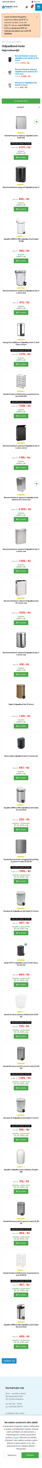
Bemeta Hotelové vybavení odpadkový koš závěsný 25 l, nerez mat (21, 498)
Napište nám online (16, 1413)
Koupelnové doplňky (13, 42)
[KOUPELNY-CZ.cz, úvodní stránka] (10, 7)
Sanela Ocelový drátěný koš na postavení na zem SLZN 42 (21, 1274)
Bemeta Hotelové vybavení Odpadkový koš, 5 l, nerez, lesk (21, 291)
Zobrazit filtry (22, 101)
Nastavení (12, 1455)
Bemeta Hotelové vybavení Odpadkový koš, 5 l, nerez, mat (21, 550)
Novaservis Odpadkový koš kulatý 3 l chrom (21, 1118)
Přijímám (30, 1455)
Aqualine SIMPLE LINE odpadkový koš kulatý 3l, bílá (21, 240)
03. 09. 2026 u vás (21, 928)
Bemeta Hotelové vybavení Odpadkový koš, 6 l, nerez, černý (21, 447)
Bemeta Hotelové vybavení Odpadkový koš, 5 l (21, 188)
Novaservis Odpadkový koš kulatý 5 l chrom (21, 911)
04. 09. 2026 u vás (21, 877)
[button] (26, 7)
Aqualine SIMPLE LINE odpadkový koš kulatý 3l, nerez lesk (21, 808)
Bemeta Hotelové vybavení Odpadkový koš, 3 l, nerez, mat (21, 653)
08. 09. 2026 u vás (21, 825)
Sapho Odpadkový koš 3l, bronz (21, 704)
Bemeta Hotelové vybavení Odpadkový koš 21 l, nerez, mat (21, 602)
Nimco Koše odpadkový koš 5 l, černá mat (21, 756)
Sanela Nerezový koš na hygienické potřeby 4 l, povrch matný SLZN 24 (21, 860)
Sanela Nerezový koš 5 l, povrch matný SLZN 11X (21, 1222)
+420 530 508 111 (15, 1406)
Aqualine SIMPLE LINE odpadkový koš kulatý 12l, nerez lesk (21, 1325)
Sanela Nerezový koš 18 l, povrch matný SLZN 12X (21, 1067)
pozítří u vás (21, 153)
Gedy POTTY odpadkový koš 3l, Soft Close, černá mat (21, 964)
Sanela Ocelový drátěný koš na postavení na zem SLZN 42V (21, 395)
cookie (16, 1437)
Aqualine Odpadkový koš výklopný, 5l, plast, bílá (21, 1170)
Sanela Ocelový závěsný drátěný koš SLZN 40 (21, 1015)
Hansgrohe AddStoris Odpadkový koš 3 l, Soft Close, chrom (21, 343)
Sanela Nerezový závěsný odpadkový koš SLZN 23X (21, 136)
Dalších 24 (9, 1360)
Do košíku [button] (22, 157)
